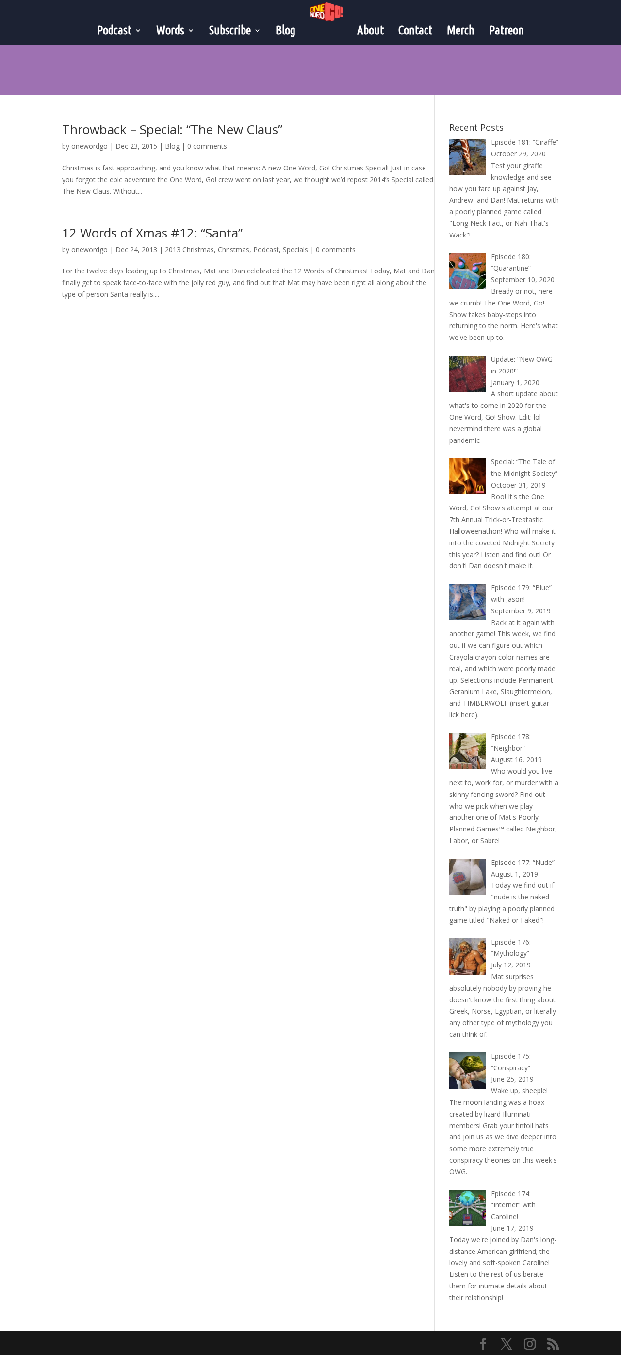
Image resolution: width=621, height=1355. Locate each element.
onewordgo (89, 146)
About (370, 30)
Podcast (266, 249)
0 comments (207, 146)
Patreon (506, 30)
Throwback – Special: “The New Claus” (172, 129)
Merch (460, 30)
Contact (415, 30)
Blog (285, 30)
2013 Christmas (189, 249)
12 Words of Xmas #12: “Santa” (152, 232)
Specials (295, 249)
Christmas (233, 249)
